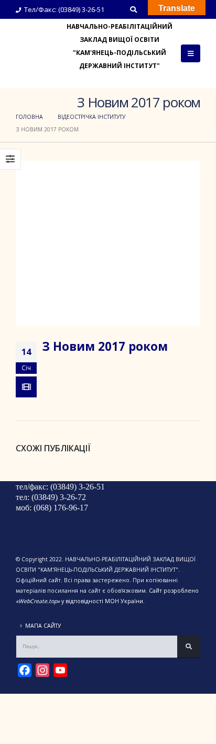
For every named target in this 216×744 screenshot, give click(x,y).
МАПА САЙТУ (43, 625)
